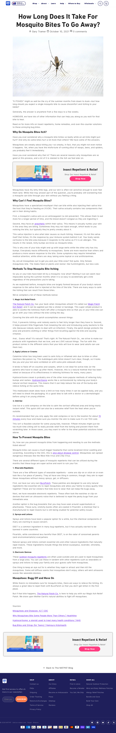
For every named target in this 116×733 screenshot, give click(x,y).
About (51, 680)
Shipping (33, 692)
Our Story (52, 684)
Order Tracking (36, 697)
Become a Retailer (77, 688)
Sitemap (52, 701)
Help (32, 680)
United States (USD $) (58, 727)
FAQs (32, 688)
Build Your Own (92, 701)
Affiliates (52, 688)
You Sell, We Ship (77, 692)
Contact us (34, 684)
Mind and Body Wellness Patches (99, 688)
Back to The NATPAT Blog (59, 668)
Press (51, 697)
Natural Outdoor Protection (97, 684)
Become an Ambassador (58, 692)
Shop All (90, 680)
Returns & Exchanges (38, 701)
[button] (35, 3)
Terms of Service (36, 705)
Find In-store (75, 684)
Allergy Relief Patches (95, 692)
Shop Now (80, 179)
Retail (73, 680)
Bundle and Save (93, 697)
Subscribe (21, 699)
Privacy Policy (35, 709)
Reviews (52, 705)
